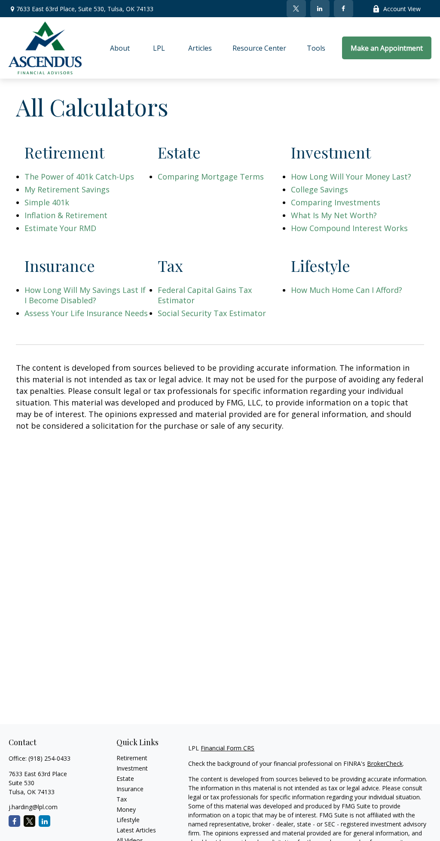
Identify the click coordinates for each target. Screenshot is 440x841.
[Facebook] (343, 8)
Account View (402, 9)
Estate (125, 778)
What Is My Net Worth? (334, 215)
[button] (120, 48)
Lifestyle (128, 820)
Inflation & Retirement (65, 215)
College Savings (319, 189)
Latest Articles (136, 830)
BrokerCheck (385, 763)
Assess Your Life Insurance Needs (86, 313)
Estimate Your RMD (60, 228)
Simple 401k (46, 202)
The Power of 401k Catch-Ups (79, 176)
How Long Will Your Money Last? (351, 176)
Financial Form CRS (227, 748)
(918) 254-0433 (49, 758)
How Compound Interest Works (349, 228)
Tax (121, 799)
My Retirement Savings (67, 189)
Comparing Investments (335, 202)
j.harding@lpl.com (33, 807)
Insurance (130, 789)
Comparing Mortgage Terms (211, 176)
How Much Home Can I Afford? (346, 290)
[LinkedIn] (320, 8)
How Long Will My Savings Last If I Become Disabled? (85, 295)
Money (126, 809)
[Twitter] (296, 8)
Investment (132, 768)
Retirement (131, 758)
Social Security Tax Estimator (212, 313)
